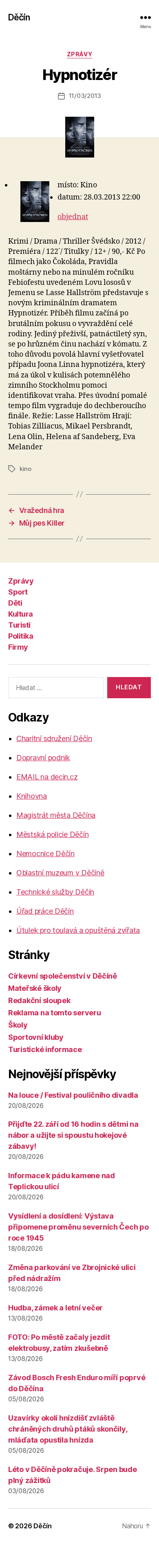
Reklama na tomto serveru (54, 1012)
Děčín (19, 17)
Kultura (20, 614)
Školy (18, 1025)
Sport (18, 592)
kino (25, 469)
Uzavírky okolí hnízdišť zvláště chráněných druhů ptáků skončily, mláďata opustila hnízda (67, 1429)
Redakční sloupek (39, 1000)
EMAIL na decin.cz (46, 777)
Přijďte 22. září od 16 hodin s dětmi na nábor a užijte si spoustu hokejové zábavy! (73, 1135)
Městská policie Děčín (52, 834)
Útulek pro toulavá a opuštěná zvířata (78, 930)
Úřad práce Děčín (45, 911)
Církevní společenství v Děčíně (62, 976)
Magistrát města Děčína (55, 815)
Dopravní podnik (43, 757)
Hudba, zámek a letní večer (55, 1307)
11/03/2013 (85, 96)
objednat (72, 217)
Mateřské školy (35, 988)
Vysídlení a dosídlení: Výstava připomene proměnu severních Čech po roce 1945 (78, 1227)
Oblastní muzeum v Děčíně (60, 872)
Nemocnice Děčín (45, 853)
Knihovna (31, 796)
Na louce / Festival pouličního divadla (73, 1095)
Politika (20, 636)
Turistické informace (45, 1049)
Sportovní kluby (36, 1037)
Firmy (18, 647)
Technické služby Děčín (55, 892)
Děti (15, 603)
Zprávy (79, 54)
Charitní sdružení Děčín (54, 738)
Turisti (19, 625)
